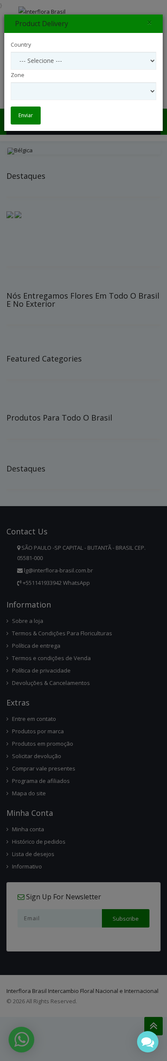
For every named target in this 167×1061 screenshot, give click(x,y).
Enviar (25, 115)
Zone (17, 75)
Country (21, 44)
